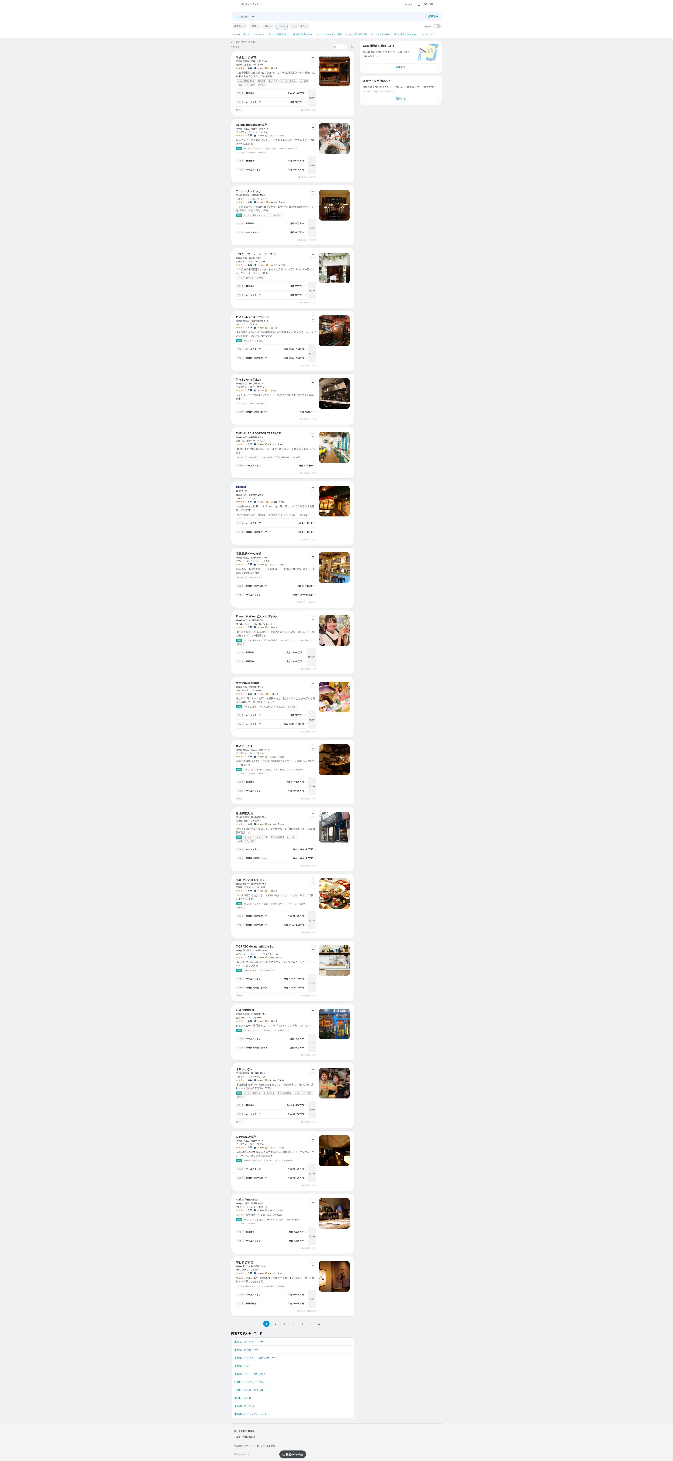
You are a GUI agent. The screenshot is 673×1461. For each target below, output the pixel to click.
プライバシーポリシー (254, 1445)
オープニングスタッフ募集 (329, 34)
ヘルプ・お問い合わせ (244, 1436)
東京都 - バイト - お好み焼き (250, 1373)
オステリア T (244, 746)
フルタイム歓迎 (428, 34)
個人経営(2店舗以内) (302, 34)
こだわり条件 (298, 26)
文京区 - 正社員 (242, 1398)
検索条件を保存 (294, 1454)
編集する (401, 67)
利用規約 (238, 1445)
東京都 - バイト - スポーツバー (251, 1414)
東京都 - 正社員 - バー (246, 1349)
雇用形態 (238, 26)
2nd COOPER (245, 1010)
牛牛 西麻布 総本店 (248, 683)
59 (319, 1323)
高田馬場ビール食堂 (248, 554)
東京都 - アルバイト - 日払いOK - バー (255, 1357)
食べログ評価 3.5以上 (278, 34)
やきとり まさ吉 (246, 57)
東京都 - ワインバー (245, 1406)
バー (280, 26)
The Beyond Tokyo (248, 379)
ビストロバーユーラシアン (253, 317)
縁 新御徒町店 (244, 813)
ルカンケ (241, 491)
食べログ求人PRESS (244, 1430)
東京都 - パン (241, 1365)
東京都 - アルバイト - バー (248, 1341)
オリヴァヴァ (244, 1069)
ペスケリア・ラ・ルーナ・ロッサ (257, 254)
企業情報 (270, 1445)
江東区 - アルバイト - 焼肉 (248, 1382)
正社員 (246, 34)
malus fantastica (247, 1199)
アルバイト (259, 34)
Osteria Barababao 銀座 (251, 125)
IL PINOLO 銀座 (246, 1137)
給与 (267, 26)
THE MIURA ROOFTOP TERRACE (258, 433)
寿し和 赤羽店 (244, 1262)
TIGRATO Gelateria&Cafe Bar (255, 946)
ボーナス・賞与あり (380, 34)
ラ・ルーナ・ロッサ (248, 191)
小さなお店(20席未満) (356, 34)
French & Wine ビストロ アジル (256, 616)
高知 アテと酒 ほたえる (250, 880)
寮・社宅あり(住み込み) (405, 34)
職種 (254, 26)
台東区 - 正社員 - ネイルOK (249, 1390)
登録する (401, 98)
